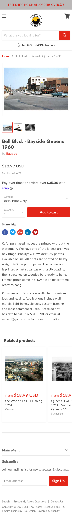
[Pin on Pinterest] (35, 232)
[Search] (64, 35)
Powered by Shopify (48, 510)
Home (6, 56)
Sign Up (58, 481)
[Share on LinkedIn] (28, 232)
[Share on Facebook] (5, 232)
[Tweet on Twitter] (13, 232)
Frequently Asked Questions (30, 501)
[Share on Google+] (20, 232)
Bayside (11, 153)
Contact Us (57, 501)
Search (6, 501)
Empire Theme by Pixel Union (19, 510)
